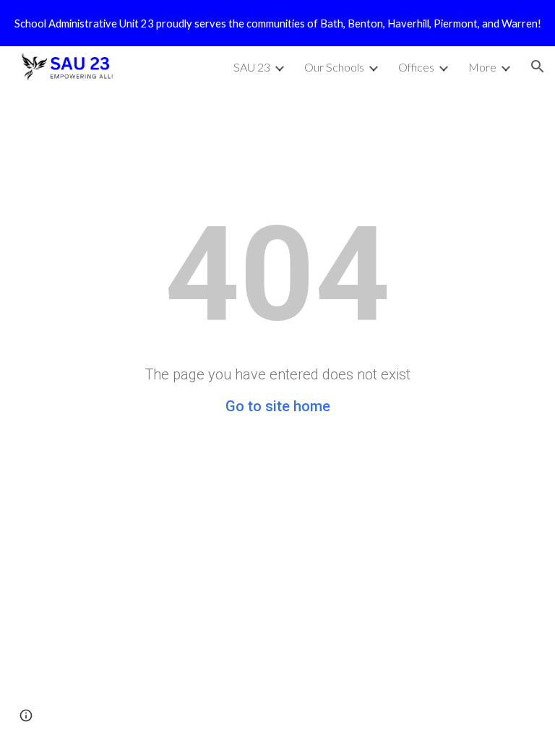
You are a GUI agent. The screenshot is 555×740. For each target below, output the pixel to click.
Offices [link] (416, 67)
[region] (277, 23)
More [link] (482, 67)
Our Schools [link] (334, 67)
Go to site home (277, 406)
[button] (537, 66)
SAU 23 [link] (251, 67)
